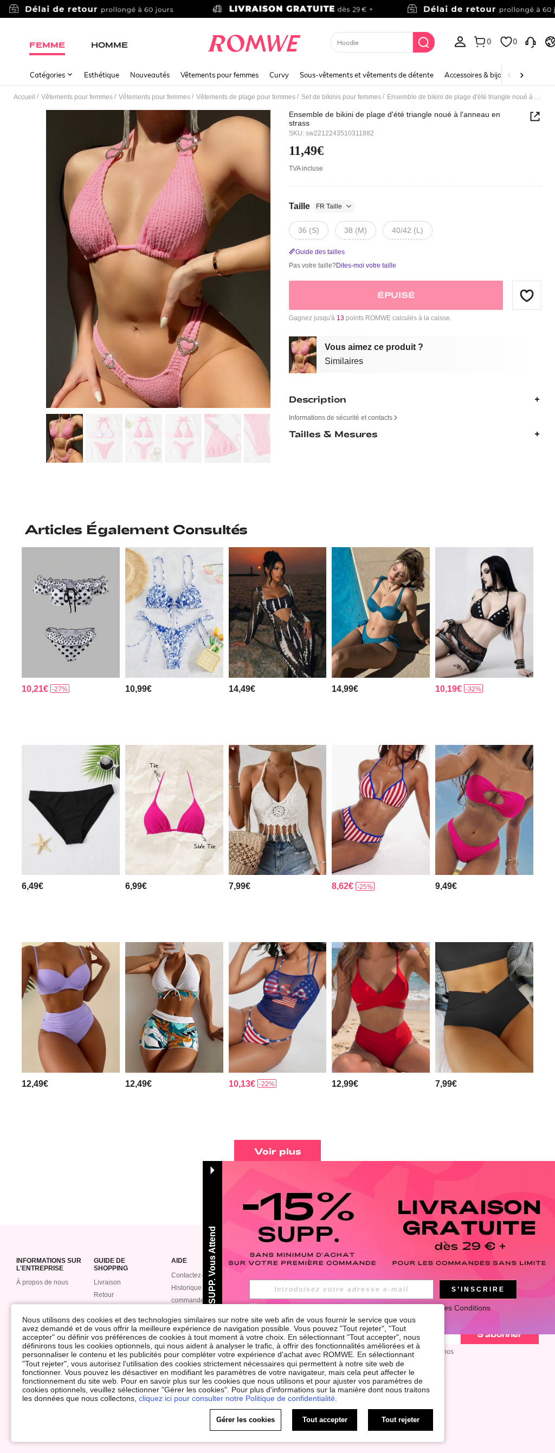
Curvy (279, 74)
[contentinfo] (35, 689)
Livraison (107, 1282)
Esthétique (101, 74)
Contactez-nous (194, 1275)
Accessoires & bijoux (476, 74)
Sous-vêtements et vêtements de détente (367, 74)
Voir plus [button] (277, 1151)
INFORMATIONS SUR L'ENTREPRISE (48, 1264)
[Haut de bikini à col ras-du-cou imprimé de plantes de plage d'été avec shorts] (174, 1007)
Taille (315, 206)
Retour (104, 1295)
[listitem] (71, 641)
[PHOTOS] (158, 259)
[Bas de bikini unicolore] (71, 810)
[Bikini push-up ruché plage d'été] (71, 1007)
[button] (526, 295)
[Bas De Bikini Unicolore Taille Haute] (484, 1007)
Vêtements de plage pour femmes (245, 97)
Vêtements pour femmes (219, 74)
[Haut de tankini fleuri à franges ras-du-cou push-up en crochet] (278, 810)
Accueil (24, 97)
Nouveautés (150, 74)
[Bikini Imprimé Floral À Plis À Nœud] (174, 612)
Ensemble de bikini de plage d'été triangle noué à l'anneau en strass (394, 118)
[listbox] (460, 41)
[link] (277, 13)
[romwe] (254, 41)
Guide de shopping (111, 1264)
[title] (277, 529)
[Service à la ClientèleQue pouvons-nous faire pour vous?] (530, 41)
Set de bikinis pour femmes (341, 97)
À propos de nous (42, 1282)
